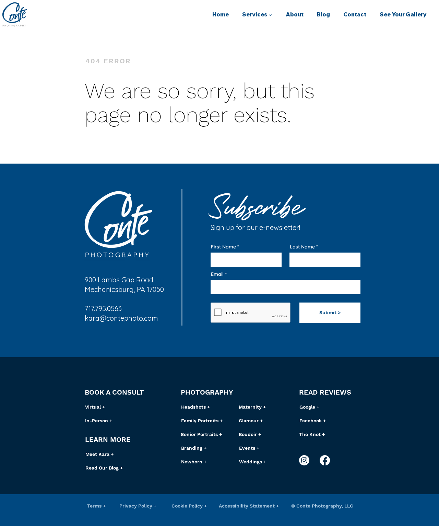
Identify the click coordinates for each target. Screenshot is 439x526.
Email (217, 274)
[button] (257, 14)
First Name (223, 246)
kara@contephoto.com (121, 318)
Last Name (302, 246)
